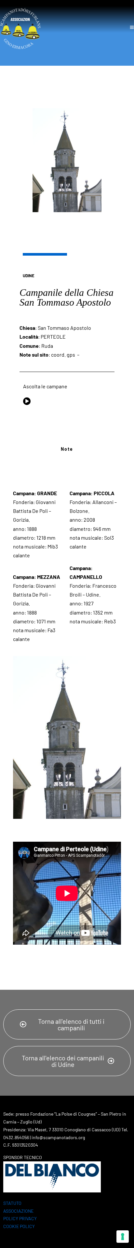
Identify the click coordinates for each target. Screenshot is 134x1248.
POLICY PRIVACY (20, 1218)
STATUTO (12, 1203)
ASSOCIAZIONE (18, 1211)
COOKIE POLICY (19, 1226)
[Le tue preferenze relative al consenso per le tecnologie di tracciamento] (122, 1236)
